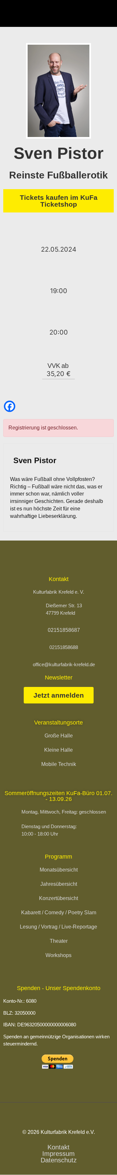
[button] (106, 13)
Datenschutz (59, 1160)
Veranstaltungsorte (58, 722)
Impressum (58, 1153)
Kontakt (58, 1147)
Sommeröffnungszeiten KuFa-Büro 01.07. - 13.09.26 (58, 796)
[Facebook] (9, 406)
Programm (58, 856)
